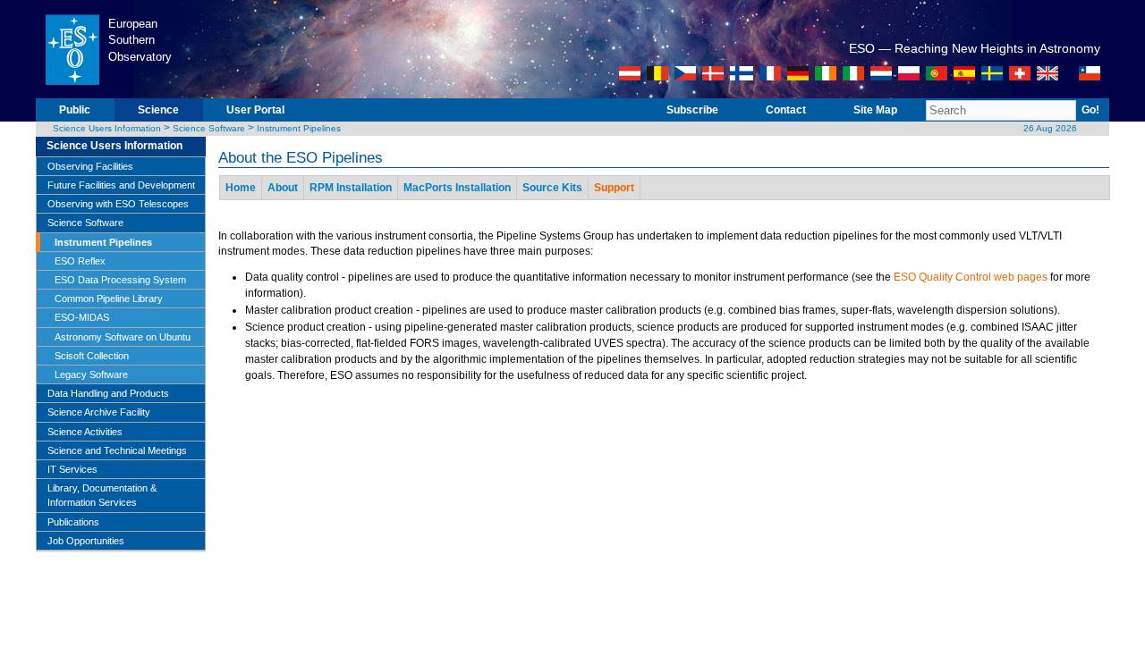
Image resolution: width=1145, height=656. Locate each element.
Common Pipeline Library (109, 298)
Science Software (209, 128)
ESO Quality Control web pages (970, 277)
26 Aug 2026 (1050, 128)
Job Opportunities (85, 540)
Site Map (875, 110)
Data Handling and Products (108, 393)
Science (158, 110)
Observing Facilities (90, 166)
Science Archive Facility (98, 412)
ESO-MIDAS (82, 317)
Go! (1090, 110)
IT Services (72, 469)
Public (74, 110)
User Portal (255, 110)
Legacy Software (91, 374)
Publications (73, 522)
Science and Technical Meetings (117, 450)
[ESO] (72, 94)
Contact (786, 110)
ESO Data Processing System (120, 279)
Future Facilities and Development (121, 185)
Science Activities (85, 431)
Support (614, 187)
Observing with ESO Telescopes (118, 203)
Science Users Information (107, 128)
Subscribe (692, 110)
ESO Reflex (80, 261)
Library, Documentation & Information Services (102, 495)
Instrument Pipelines (299, 128)
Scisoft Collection (92, 355)
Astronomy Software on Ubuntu (123, 337)
